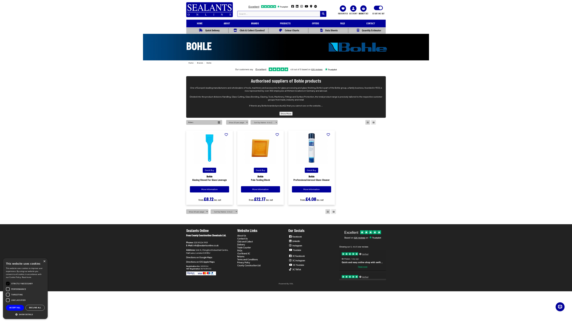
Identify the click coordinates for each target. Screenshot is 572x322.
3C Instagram (298, 260)
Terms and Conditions (247, 259)
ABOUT (227, 23)
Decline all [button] (35, 307)
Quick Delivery (212, 30)
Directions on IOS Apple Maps (200, 262)
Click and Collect (245, 241)
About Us (241, 235)
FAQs (239, 250)
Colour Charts (292, 30)
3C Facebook (298, 256)
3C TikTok (296, 269)
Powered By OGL (286, 283)
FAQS (342, 23)
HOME (199, 23)
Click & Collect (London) (252, 30)
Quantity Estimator (371, 30)
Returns (240, 256)
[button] (25, 314)
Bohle (209, 63)
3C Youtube (298, 265)
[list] (373, 122)
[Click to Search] (323, 14)
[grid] (367, 122)
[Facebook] (292, 7)
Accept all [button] (15, 307)
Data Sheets (331, 30)
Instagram (297, 245)
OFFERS (315, 23)
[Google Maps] (311, 7)
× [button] (44, 261)
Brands (200, 63)
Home (190, 63)
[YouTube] (306, 7)
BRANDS (255, 23)
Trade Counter (244, 247)
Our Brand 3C (243, 253)
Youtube (297, 250)
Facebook (297, 236)
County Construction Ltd (249, 265)
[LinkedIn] (297, 7)
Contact (370, 23)
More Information (209, 189)
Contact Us (242, 238)
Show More (286, 113)
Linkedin (296, 241)
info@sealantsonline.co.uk (206, 245)
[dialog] (25, 288)
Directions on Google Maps (199, 257)
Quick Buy (209, 170)
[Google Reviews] (315, 7)
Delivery (241, 244)
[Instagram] (301, 7)
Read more (26, 277)
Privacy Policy (243, 262)
